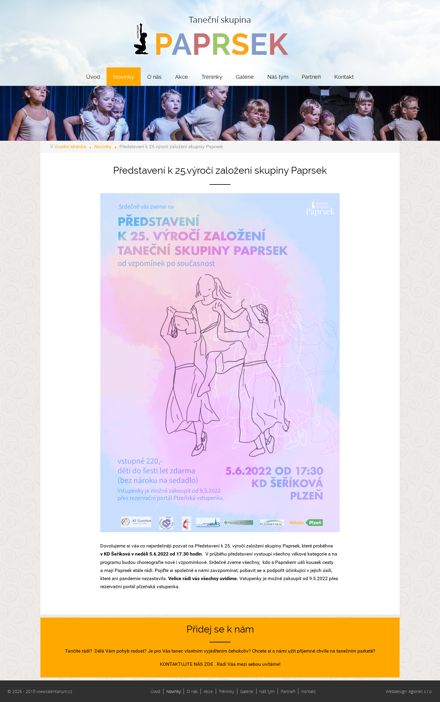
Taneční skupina (220, 19)
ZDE (208, 664)
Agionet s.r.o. (421, 691)
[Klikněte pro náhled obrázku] (220, 362)
